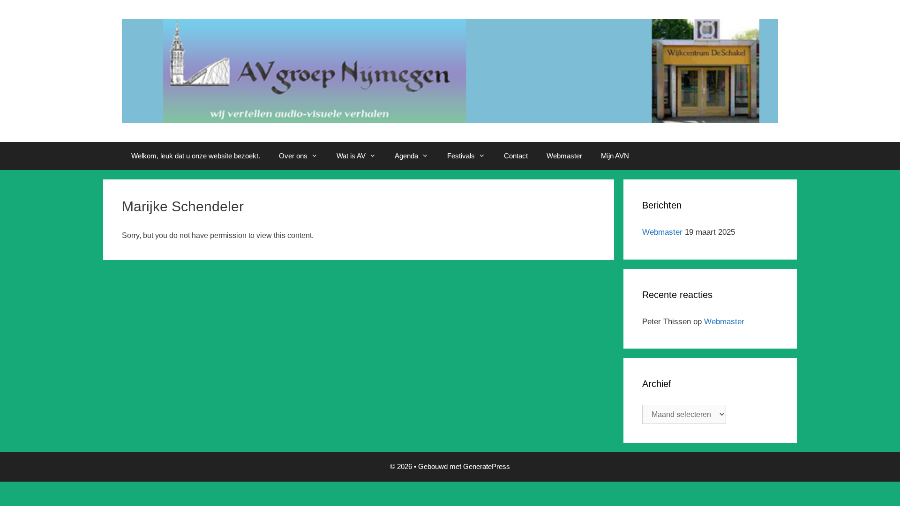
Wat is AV (351, 156)
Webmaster (564, 156)
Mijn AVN (615, 156)
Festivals (461, 156)
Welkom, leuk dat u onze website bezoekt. (195, 156)
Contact (516, 156)
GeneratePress (486, 466)
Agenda (406, 156)
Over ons (293, 156)
